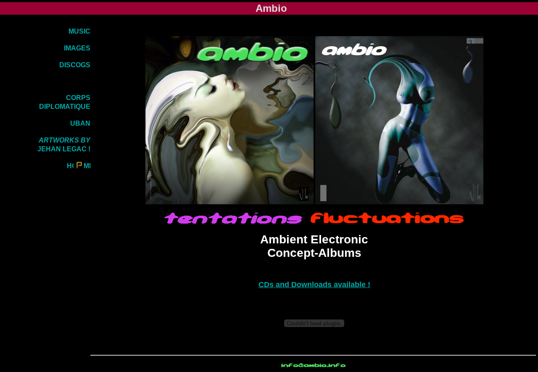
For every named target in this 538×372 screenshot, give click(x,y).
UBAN (80, 123)
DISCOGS (74, 65)
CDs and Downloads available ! (314, 284)
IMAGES (77, 48)
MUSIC (79, 31)
